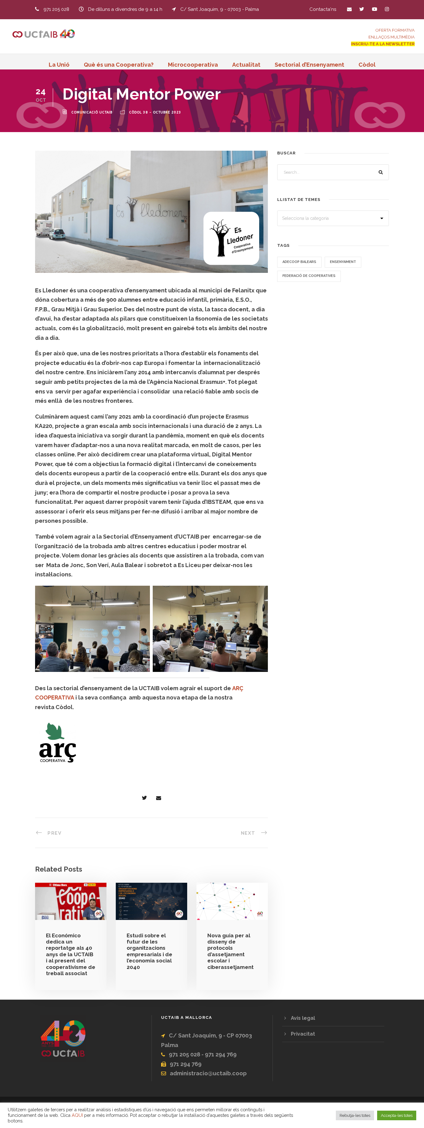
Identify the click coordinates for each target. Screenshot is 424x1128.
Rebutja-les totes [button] (355, 1115)
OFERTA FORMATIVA (395, 30)
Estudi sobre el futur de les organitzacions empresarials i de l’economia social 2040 (149, 951)
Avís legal (303, 1018)
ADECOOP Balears (299, 262)
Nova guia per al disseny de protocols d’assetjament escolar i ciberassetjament (230, 951)
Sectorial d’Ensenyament (309, 64)
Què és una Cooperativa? (119, 64)
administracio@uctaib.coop (208, 1073)
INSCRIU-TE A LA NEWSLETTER (383, 44)
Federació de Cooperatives (309, 276)
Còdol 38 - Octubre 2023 (155, 112)
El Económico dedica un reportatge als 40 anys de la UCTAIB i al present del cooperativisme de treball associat (70, 954)
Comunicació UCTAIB (91, 112)
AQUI (77, 1115)
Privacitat (303, 1034)
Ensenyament (343, 262)
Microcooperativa (193, 64)
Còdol (367, 64)
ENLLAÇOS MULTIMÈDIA (391, 37)
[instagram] (387, 9)
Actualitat (246, 64)
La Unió (59, 64)
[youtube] (374, 9)
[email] (349, 9)
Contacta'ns (322, 9)
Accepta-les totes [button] (397, 1115)
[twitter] (361, 9)
